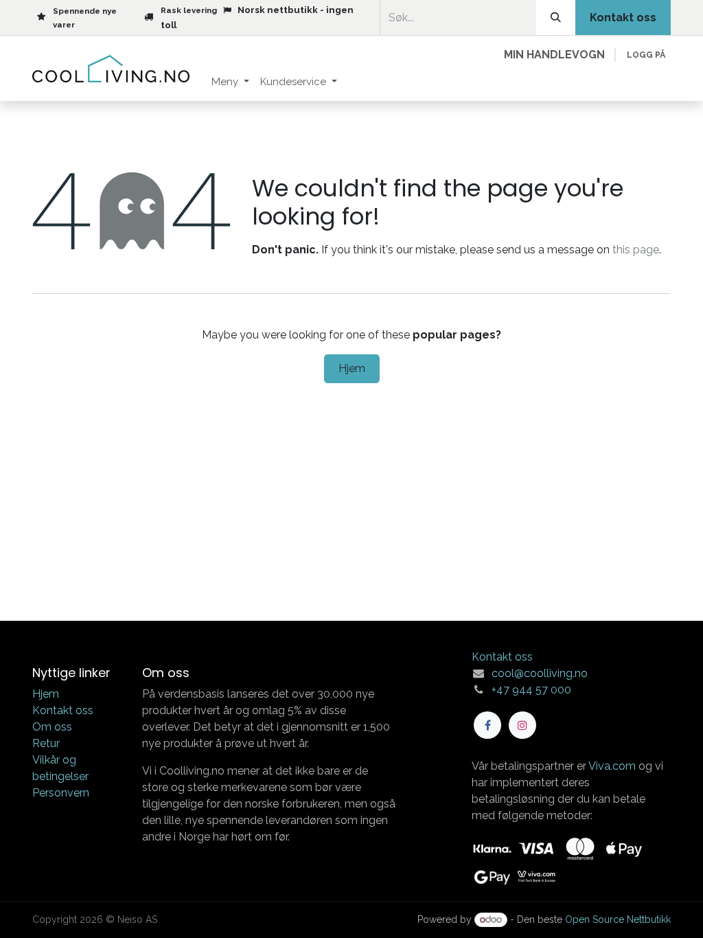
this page (635, 249)
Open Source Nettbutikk (618, 919)
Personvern (60, 792)
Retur (46, 743)
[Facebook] (487, 725)
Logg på (646, 55)
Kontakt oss (62, 710)
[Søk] (555, 17)
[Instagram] (522, 725)
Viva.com (612, 766)
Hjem (351, 368)
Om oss (52, 726)
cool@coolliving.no (540, 673)
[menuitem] (230, 82)
